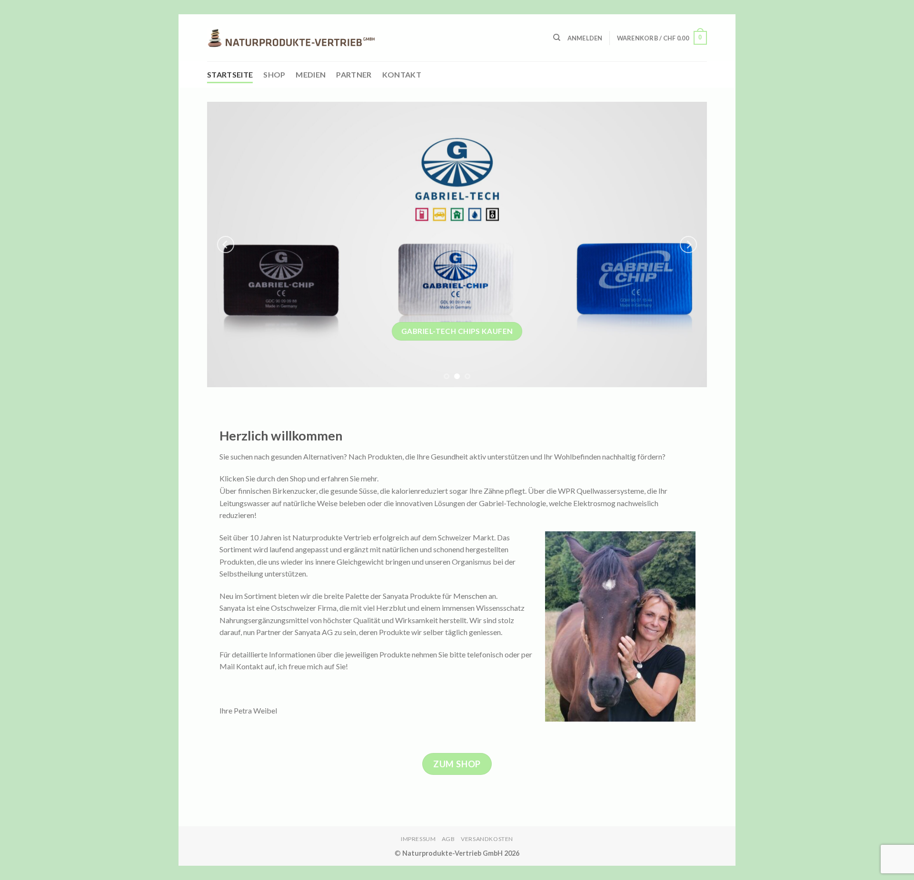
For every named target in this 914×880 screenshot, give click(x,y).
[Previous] (225, 244)
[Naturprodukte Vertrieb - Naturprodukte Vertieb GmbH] (291, 38)
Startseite (230, 74)
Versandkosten (487, 838)
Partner (353, 74)
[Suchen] (556, 38)
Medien (311, 74)
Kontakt (401, 74)
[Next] (688, 244)
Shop (274, 74)
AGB (448, 838)
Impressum (418, 838)
